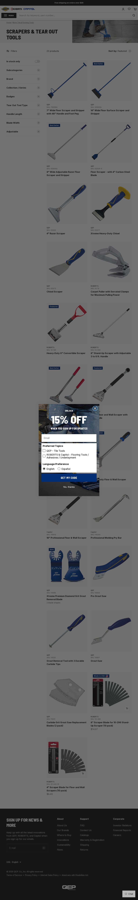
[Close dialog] (95, 408)
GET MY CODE (69, 477)
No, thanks (69, 487)
